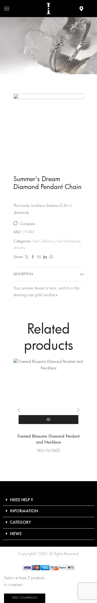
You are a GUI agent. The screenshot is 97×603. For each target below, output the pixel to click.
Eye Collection (40, 45)
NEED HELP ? (21, 500)
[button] (18, 410)
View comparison (24, 598)
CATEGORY (20, 522)
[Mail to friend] (39, 257)
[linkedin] (45, 257)
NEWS (16, 534)
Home (14, 45)
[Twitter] (26, 257)
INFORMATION (24, 511)
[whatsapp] (50, 257)
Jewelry (19, 248)
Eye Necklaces (74, 45)
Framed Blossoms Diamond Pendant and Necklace (49, 439)
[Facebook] (33, 257)
